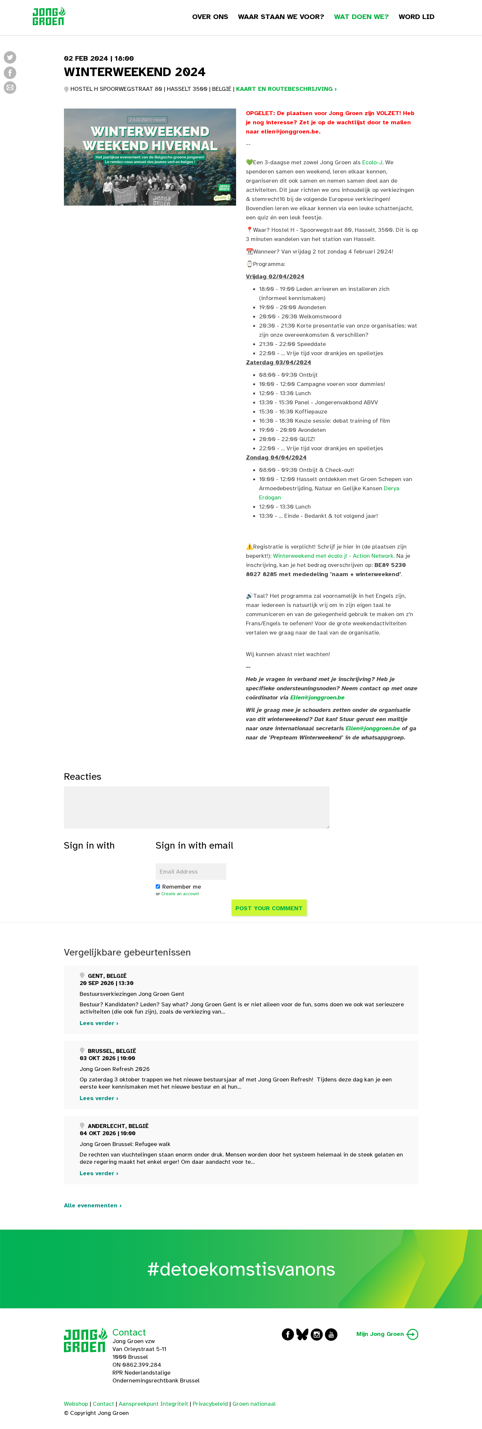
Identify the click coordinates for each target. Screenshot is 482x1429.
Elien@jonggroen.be (318, 697)
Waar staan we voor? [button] (281, 16)
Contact (129, 1332)
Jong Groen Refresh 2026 (115, 1069)
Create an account (180, 893)
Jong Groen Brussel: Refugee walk (125, 1144)
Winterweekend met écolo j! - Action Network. (334, 555)
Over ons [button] (210, 16)
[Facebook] (10, 72)
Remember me (181, 886)
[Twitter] (10, 57)
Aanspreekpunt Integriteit (153, 1403)
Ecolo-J (372, 162)
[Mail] (10, 87)
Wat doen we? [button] (361, 16)
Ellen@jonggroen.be (373, 728)
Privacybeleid (210, 1403)
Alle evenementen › (93, 1205)
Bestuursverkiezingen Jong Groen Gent (132, 993)
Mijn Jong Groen (381, 1334)
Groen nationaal (254, 1403)
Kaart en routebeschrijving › (286, 88)
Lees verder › (99, 1023)
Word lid (416, 16)
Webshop (76, 1403)
